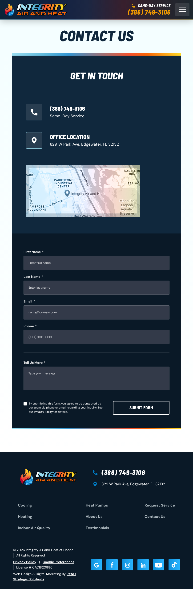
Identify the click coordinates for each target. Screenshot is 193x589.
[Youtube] (158, 564)
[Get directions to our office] (83, 191)
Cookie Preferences (58, 562)
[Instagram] (127, 564)
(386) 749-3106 (149, 12)
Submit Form (141, 407)
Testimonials (97, 527)
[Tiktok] (174, 564)
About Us (94, 516)
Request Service (160, 505)
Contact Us (155, 516)
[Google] (96, 564)
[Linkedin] (143, 564)
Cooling (25, 505)
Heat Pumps (97, 505)
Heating (25, 516)
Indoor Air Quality (34, 527)
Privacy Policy (43, 412)
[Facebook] (112, 564)
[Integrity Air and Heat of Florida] (35, 9)
